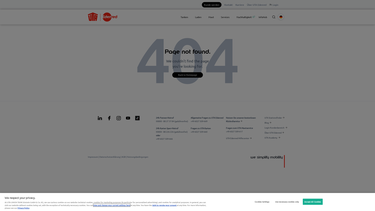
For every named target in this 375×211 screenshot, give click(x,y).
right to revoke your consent (164, 205)
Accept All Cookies (312, 201)
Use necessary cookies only (287, 201)
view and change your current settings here (111, 205)
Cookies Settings (262, 201)
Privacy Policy (23, 208)
